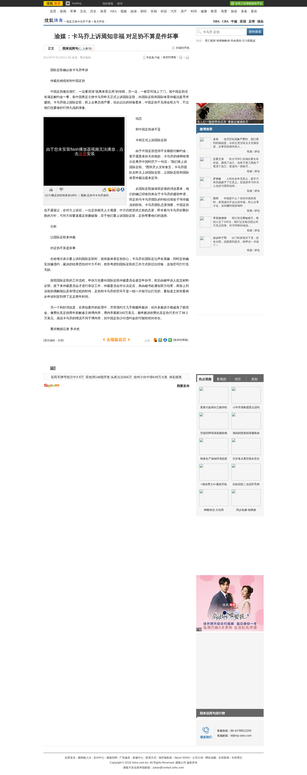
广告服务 (125, 757)
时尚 (194, 11)
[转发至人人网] (122, 189)
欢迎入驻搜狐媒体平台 (248, 3)
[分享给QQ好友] (160, 340)
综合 (260, 21)
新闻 (63, 11)
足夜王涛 (218, 159)
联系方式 (151, 757)
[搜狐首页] (54, 3)
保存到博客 (169, 57)
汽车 (174, 11)
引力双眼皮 (249, 40)
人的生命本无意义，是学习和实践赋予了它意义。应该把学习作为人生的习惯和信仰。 (236, 182)
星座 (254, 11)
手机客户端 (153, 57)
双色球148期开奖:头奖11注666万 (109, 377)
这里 (83, 154)
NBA (113, 11)
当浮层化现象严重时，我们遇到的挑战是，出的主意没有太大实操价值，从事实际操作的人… (236, 143)
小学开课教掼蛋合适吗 (246, 407)
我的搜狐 (107, 3)
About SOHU (182, 757)
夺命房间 (236, 40)
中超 (234, 21)
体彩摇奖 (175, 377)
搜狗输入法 (84, 757)
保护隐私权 (165, 757)
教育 (214, 11)
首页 (53, 11)
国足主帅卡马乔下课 (79, 21)
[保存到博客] (180, 340)
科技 (164, 11)
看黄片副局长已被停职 (213, 407)
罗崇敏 (217, 178)
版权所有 (192, 762)
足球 (252, 21)
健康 (204, 11)
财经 (143, 11)
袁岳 (215, 139)
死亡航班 (210, 40)
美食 (244, 11)
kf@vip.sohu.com (241, 735)
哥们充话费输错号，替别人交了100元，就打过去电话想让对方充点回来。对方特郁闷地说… (236, 222)
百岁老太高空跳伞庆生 (246, 458)
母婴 (224, 11)
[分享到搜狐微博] (155, 340)
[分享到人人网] (165, 340)
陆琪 (215, 198)
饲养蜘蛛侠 (223, 40)
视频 (123, 11)
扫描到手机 (182, 47)
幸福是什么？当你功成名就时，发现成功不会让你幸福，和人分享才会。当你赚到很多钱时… (236, 202)
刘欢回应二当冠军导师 (246, 484)
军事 (73, 11)
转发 (249, 151)
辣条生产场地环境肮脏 (213, 458)
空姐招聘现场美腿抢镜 (213, 433)
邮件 (120, 3)
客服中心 (138, 757)
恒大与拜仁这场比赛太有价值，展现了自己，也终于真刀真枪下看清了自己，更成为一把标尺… (236, 162)
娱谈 (134, 11)
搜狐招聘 (112, 757)
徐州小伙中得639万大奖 (150, 377)
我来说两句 (77, 48)
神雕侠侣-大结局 (214, 509)
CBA (225, 21)
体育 (103, 11)
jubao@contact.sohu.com (168, 767)
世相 (154, 11)
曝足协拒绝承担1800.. (64, 195)
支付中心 (98, 757)
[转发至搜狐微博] (109, 189)
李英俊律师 (220, 218)
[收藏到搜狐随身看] (170, 340)
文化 (83, 11)
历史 (93, 11)
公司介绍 (197, 757)
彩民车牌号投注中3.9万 (67, 377)
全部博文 (236, 757)
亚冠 (243, 21)
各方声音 (99, 21)
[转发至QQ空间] (118, 189)
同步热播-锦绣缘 (246, 509)
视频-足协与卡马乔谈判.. (95, 195)
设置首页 (70, 757)
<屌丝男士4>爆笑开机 (214, 484)
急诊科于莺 (220, 237)
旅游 (234, 11)
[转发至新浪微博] (114, 189)
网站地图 (210, 757)
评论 (257, 151)
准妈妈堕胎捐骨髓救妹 (246, 433)
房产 (184, 11)
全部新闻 (223, 757)
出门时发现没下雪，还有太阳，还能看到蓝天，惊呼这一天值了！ (236, 241)
